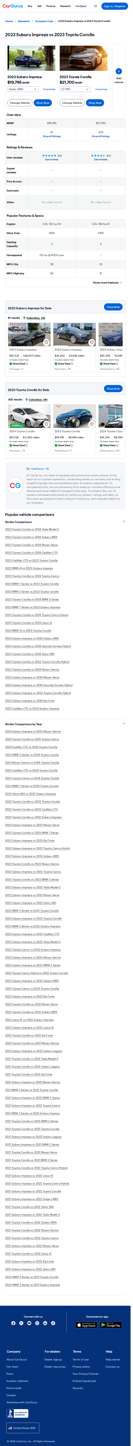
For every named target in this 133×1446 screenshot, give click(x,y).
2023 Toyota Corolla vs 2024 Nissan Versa (31, 544)
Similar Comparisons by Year (23, 724)
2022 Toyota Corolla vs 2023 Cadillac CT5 (31, 809)
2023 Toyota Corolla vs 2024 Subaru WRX (31, 536)
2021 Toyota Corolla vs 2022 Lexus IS (28, 1253)
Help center (113, 1359)
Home (9, 21)
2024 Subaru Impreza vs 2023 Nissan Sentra (33, 731)
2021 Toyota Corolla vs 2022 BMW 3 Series (31, 1121)
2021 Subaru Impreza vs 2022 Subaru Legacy (33, 1136)
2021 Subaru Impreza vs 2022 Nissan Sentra (32, 1082)
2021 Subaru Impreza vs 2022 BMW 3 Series (32, 1097)
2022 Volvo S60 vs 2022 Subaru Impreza (30, 793)
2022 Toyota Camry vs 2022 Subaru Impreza (33, 949)
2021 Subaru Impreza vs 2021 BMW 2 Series (32, 1144)
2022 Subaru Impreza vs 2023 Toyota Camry (33, 871)
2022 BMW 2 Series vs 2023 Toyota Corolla (32, 591)
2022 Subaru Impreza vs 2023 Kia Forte (29, 996)
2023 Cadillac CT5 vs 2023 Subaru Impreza (32, 708)
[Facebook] (13, 1324)
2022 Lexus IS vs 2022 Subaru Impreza (29, 1019)
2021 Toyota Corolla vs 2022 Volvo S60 (29, 1206)
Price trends (13, 1387)
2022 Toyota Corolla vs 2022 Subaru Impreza (33, 817)
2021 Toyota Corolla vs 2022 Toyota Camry (32, 1237)
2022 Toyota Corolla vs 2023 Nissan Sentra (32, 863)
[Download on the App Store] (86, 1325)
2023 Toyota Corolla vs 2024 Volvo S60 (29, 653)
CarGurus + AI (40, 468)
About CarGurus (16, 1359)
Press (9, 1373)
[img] (26, 364)
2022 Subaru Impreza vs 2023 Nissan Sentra (33, 957)
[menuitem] (30, 6)
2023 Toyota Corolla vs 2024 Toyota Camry (32, 575)
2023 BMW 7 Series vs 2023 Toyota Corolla (32, 583)
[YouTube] (29, 1324)
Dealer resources (55, 1366)
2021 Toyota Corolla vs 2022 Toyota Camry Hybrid (36, 1167)
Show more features (106, 282)
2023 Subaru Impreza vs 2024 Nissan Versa (32, 677)
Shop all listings (52, 136)
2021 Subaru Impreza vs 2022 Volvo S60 (30, 1269)
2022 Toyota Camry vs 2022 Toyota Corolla (32, 988)
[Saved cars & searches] (95, 6)
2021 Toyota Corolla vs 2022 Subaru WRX (31, 1222)
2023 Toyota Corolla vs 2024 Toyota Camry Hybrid (36, 614)
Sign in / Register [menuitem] (115, 6)
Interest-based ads (84, 1380)
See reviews (51, 159)
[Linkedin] (45, 1324)
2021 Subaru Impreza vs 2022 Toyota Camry (32, 1105)
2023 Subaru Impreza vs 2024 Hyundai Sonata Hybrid (39, 685)
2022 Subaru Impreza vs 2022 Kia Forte (29, 840)
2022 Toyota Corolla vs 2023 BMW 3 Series (32, 879)
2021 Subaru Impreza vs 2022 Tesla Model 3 (32, 1214)
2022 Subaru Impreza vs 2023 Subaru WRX (32, 856)
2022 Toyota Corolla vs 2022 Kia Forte (29, 1035)
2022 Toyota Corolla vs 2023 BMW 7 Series (32, 832)
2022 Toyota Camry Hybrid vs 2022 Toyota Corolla (36, 972)
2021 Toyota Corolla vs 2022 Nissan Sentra (32, 1230)
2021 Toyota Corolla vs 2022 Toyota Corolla (32, 1128)
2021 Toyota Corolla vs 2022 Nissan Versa (31, 1152)
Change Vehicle (20, 102)
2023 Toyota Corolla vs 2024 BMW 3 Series (32, 599)
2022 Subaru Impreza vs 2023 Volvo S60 (30, 902)
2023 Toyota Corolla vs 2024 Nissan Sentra (32, 669)
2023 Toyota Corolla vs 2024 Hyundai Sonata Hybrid (38, 646)
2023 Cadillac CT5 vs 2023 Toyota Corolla (31, 560)
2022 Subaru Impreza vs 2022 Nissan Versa (32, 895)
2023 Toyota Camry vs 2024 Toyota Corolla (32, 778)
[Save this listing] (46, 342)
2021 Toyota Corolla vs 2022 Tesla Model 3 (31, 1058)
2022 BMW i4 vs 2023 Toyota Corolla (28, 630)
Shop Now (42, 102)
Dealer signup (53, 1359)
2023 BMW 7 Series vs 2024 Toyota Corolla (32, 785)
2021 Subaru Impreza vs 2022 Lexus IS (29, 1175)
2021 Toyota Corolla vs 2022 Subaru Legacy (32, 1066)
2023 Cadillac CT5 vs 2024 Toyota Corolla (31, 770)
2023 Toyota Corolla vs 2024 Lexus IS (28, 622)
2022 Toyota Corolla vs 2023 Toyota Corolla (32, 801)
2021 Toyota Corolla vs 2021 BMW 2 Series (31, 1160)
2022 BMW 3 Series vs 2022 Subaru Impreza (32, 926)
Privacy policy (81, 1366)
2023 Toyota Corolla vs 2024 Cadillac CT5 (31, 552)
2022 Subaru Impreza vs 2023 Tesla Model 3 (32, 887)
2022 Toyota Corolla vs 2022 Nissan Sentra (32, 1043)
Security (78, 1387)
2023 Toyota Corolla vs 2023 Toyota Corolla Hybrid (37, 661)
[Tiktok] (53, 1324)
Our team (12, 1366)
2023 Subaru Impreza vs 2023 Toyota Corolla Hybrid (38, 692)
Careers (11, 1395)
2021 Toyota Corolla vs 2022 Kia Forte (28, 1074)
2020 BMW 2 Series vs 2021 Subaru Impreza (32, 1284)
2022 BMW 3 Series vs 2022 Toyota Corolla (32, 910)
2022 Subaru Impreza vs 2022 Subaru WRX (32, 980)
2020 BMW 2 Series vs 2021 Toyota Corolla (31, 1276)
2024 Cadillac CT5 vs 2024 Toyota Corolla (31, 746)
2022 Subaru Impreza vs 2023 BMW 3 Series (32, 965)
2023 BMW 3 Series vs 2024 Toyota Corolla (32, 754)
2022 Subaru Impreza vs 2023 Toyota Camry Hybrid (37, 848)
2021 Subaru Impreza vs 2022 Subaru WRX (32, 1198)
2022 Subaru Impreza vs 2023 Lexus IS (29, 1027)
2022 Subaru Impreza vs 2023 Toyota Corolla (33, 918)
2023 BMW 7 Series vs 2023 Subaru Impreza (32, 607)
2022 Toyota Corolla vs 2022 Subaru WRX (31, 1011)
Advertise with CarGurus (21, 1402)
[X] (21, 1324)
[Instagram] (37, 1324)
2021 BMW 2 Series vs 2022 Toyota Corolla (31, 1089)
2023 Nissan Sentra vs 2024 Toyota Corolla (32, 762)
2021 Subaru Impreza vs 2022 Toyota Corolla (33, 1191)
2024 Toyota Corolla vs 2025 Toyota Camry (32, 739)
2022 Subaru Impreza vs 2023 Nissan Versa (32, 824)
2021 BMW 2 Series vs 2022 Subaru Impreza (32, 1113)
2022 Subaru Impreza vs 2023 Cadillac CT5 (32, 933)
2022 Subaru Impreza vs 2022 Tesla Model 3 (32, 941)
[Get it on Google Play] (111, 1325)
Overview (49, 89)
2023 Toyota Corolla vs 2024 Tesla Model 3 (32, 529)
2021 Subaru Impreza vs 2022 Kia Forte (29, 1261)
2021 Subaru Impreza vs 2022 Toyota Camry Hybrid (37, 1183)
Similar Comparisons (18, 522)
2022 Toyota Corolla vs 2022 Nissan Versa (31, 1004)
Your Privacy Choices (85, 1373)
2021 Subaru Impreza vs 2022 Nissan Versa (32, 1245)
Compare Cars (44, 21)
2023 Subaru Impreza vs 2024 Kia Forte (29, 700)
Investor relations (17, 1380)
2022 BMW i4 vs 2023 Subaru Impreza (29, 568)
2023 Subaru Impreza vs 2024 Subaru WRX (32, 638)
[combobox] (22, 1428)
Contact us (113, 1366)
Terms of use (81, 1359)
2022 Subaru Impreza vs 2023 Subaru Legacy (33, 1050)
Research (24, 21)
